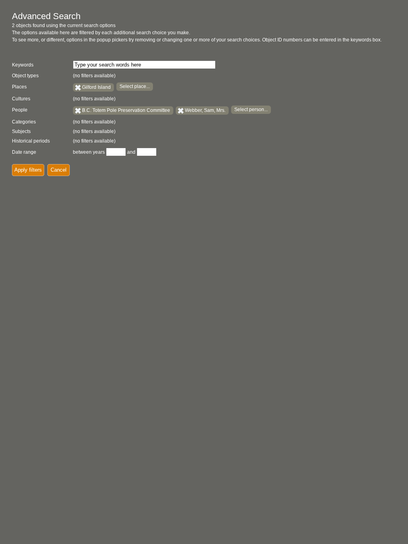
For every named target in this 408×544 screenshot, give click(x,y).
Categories (24, 122)
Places (19, 87)
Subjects (21, 131)
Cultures (21, 99)
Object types (25, 75)
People (19, 110)
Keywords (22, 65)
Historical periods (31, 141)
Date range (24, 152)
